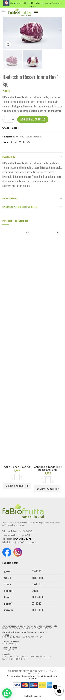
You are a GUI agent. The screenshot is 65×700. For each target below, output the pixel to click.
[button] (7, 693)
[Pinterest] (20, 142)
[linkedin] (24, 142)
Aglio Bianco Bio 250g (17, 466)
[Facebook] (11, 142)
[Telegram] (28, 142)
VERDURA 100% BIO (32, 136)
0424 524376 (23, 538)
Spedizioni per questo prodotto (19, 206)
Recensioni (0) (9, 198)
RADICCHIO (18, 136)
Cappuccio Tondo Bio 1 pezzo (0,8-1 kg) (48, 468)
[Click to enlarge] (8, 44)
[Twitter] (15, 142)
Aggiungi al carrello (32, 119)
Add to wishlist (12, 128)
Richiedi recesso (32, 696)
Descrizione (8, 156)
